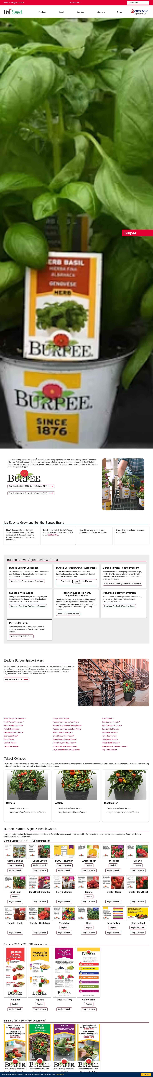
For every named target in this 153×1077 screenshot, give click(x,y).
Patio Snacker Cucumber (13, 725)
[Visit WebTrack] (139, 12)
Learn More (60, 1074)
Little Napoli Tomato (110, 739)
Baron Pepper (9, 739)
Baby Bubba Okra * (11, 736)
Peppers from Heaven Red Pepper (66, 722)
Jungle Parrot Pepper (61, 718)
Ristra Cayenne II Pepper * (63, 732)
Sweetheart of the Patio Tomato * (115, 746)
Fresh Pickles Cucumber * (14, 722)
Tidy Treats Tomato (109, 750)
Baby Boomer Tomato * (111, 722)
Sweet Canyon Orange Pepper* (65, 739)
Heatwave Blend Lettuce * (14, 732)
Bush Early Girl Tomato (110, 729)
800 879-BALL (53, 535)
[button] (42, 12)
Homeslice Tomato (109, 736)
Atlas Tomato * (108, 718)
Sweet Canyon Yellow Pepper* (64, 743)
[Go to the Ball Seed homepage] (13, 11)
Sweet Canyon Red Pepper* (63, 736)
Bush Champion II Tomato (112, 725)
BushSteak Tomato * (110, 732)
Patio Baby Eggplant (11, 729)
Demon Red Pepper (11, 746)
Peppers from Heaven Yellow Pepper (67, 729)
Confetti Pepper (10, 743)
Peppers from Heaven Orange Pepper (67, 725)
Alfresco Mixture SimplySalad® (65, 746)
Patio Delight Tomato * (111, 743)
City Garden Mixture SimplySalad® (66, 750)
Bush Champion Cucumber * (15, 718)
